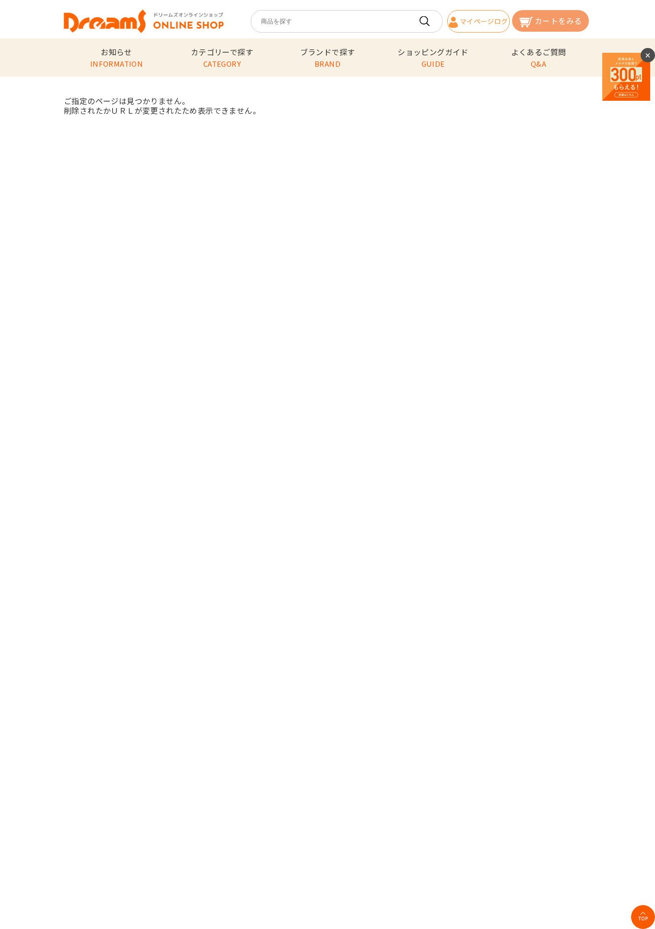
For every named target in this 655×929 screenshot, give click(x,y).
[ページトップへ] (643, 917)
